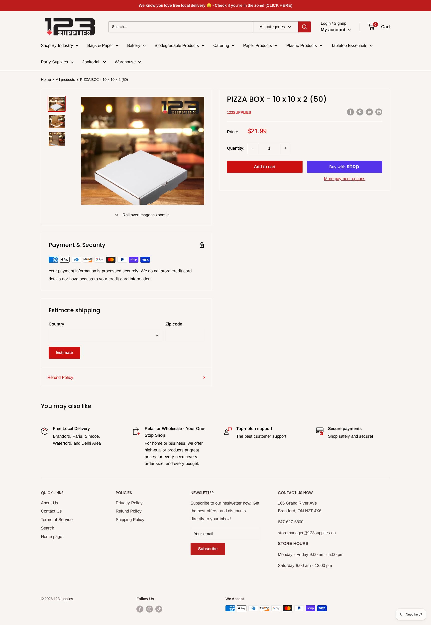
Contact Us (51, 511)
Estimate (64, 352)
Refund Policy (60, 377)
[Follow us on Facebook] (139, 609)
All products (65, 79)
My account (334, 29)
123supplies (239, 112)
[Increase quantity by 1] (285, 148)
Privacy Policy (129, 503)
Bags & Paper (100, 45)
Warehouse (125, 62)
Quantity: (235, 148)
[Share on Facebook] (350, 112)
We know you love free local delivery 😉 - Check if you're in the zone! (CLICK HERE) (215, 5)
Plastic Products (301, 45)
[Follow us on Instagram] (149, 609)
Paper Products (257, 45)
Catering (221, 45)
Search (47, 528)
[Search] (304, 26)
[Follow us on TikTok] (158, 609)
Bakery (133, 45)
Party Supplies (54, 62)
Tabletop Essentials (349, 45)
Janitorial (91, 62)
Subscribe (207, 548)
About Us (49, 503)
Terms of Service (57, 519)
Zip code (173, 324)
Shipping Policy (130, 519)
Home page (51, 536)
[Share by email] (378, 112)
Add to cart (264, 166)
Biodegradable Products (177, 45)
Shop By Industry (57, 45)
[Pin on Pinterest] (359, 112)
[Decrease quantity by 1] (253, 148)
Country (56, 324)
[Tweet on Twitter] (369, 112)
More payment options (344, 178)
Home (46, 79)
